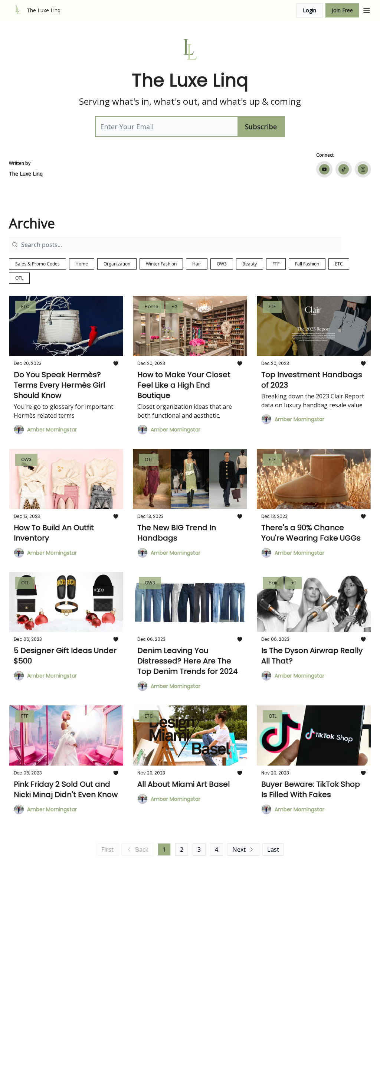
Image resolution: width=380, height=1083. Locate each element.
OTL (19, 278)
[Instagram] (363, 169)
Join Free (342, 10)
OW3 (222, 264)
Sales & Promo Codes (37, 264)
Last (273, 849)
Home (81, 264)
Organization (117, 264)
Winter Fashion (161, 264)
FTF (275, 264)
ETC (339, 264)
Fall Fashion (307, 264)
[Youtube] (324, 169)
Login (309, 10)
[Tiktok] (343, 169)
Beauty (249, 264)
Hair (196, 264)
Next (239, 849)
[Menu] (366, 9)
